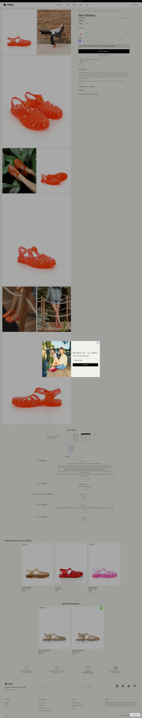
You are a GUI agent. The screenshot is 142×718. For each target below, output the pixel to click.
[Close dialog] (98, 343)
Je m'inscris (85, 364)
